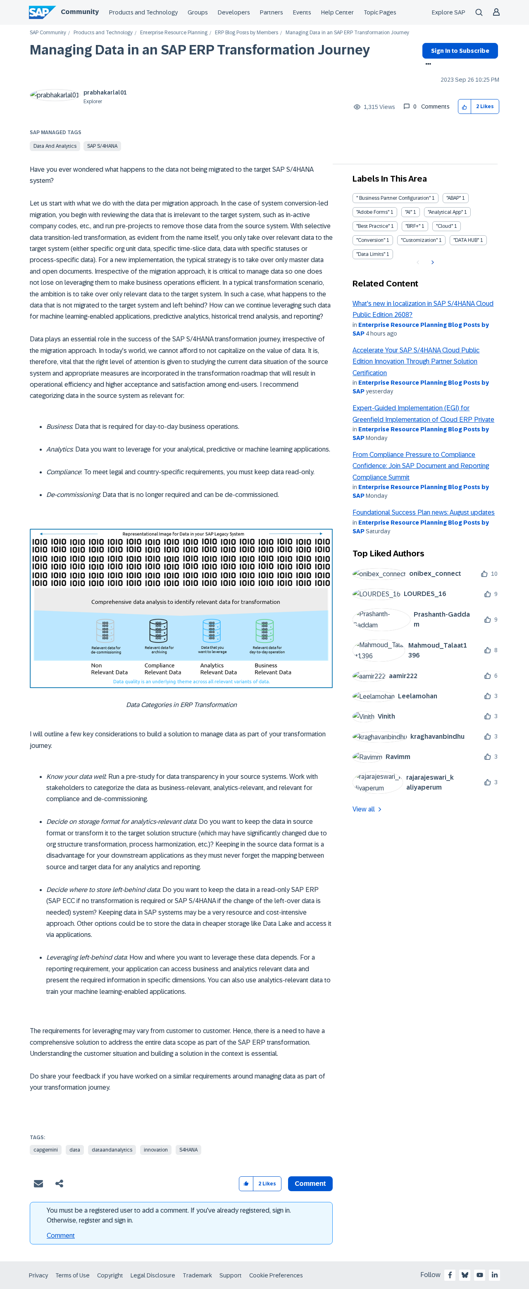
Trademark (197, 1275)
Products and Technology (143, 12)
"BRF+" (412, 226)
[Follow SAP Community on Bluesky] (465, 1275)
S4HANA (188, 1150)
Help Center (337, 12)
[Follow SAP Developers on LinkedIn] (494, 1275)
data (74, 1150)
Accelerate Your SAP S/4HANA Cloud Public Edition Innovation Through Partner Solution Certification (416, 361)
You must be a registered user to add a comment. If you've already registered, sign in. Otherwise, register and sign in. (169, 1215)
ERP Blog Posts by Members (246, 32)
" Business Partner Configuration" (393, 198)
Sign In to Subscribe (460, 50)
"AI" (408, 212)
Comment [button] (310, 1183)
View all (364, 809)
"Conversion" (370, 240)
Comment (61, 1235)
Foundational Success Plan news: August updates (424, 512)
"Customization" (419, 240)
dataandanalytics (112, 1150)
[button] (464, 106)
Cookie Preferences (276, 1275)
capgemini (45, 1150)
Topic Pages (380, 12)
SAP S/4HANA (102, 146)
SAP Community (48, 32)
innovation (156, 1150)
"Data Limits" (370, 254)
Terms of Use (72, 1275)
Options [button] (426, 65)
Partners (271, 12)
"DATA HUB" (466, 240)
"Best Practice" (373, 226)
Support (230, 1275)
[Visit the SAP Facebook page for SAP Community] (450, 1275)
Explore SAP (448, 12)
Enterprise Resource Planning (173, 32)
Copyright (110, 1275)
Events (302, 12)
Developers (234, 12)
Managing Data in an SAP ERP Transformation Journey (200, 50)
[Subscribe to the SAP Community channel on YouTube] (480, 1275)
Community (80, 11)
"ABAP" (453, 198)
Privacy (38, 1275)
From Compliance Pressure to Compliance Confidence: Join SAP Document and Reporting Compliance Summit (421, 466)
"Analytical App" (445, 212)
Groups (198, 12)
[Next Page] (431, 262)
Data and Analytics (54, 146)
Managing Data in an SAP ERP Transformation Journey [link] (347, 32)
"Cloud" (444, 226)
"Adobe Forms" (372, 212)
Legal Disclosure (153, 1275)
